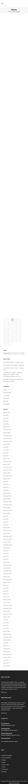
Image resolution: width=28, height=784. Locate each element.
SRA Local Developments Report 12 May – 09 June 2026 (13, 123)
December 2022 (7, 536)
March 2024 (6, 493)
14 (20, 326)
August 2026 (6, 412)
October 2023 (6, 507)
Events (5, 389)
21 (8, 332)
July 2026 (5, 415)
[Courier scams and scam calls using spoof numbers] (14, 19)
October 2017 (6, 657)
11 (8, 326)
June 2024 (6, 484)
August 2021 (6, 582)
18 (16, 329)
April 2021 (6, 594)
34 (20, 338)
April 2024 (6, 490)
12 (12, 326)
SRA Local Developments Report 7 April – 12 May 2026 (13, 300)
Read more (4, 692)
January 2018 (6, 651)
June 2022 (6, 553)
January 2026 (6, 432)
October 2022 (6, 542)
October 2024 (6, 473)
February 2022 (7, 565)
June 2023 (6, 519)
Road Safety (6, 404)
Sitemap (4, 771)
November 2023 (7, 504)
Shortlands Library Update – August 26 (13, 365)
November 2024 (7, 470)
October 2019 (6, 640)
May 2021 (5, 591)
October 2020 (6, 611)
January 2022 (6, 568)
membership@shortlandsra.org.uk (10, 735)
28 (16, 335)
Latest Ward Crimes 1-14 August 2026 (13, 362)
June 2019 (6, 643)
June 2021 (6, 588)
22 (12, 332)
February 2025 (7, 461)
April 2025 (6, 455)
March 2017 (6, 663)
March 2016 (6, 666)
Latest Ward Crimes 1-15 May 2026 (13, 232)
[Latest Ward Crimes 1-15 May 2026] (14, 229)
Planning (5, 401)
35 (4, 341)
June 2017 (6, 660)
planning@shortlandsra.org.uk (9, 730)
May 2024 (5, 487)
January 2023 (6, 533)
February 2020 (7, 634)
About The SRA (6, 758)
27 (12, 335)
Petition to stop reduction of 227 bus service (14, 88)
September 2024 (7, 476)
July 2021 (5, 585)
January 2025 (6, 464)
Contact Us (5, 769)
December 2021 (7, 571)
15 (4, 329)
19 (20, 329)
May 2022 (5, 556)
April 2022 (6, 559)
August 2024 (6, 479)
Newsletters (6, 398)
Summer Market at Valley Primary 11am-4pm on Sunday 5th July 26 (13, 147)
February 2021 (7, 599)
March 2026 (6, 427)
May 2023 (5, 522)
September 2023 (7, 510)
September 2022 (7, 545)
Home (9, 11)
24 (20, 332)
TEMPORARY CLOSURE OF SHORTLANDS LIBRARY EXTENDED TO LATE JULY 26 (14, 198)
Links (3, 767)
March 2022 (6, 562)
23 (16, 332)
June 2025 (6, 450)
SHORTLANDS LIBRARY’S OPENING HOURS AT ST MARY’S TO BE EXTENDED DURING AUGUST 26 (12, 374)
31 (8, 338)
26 (8, 335)
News (3, 762)
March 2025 (6, 458)
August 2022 (6, 548)
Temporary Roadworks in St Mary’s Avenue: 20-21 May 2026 (13, 263)
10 (4, 326)
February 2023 (7, 530)
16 (8, 329)
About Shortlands (7, 755)
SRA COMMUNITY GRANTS (11, 57)
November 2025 (7, 438)
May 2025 (5, 453)
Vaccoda (17, 783)
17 (12, 329)
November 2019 (7, 637)
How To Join (5, 764)
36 (8, 341)
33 (16, 338)
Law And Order (7, 392)
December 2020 (7, 605)
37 (12, 341)
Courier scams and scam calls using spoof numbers (13, 22)
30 (4, 338)
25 (4, 335)
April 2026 (6, 424)
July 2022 (5, 551)
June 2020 (6, 623)
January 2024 (6, 499)
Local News (6, 395)
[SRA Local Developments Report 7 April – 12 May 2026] (14, 296)
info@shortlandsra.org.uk (8, 725)
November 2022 (7, 539)
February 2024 (7, 496)
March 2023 (6, 527)
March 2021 (6, 597)
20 (4, 332)
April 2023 (6, 525)
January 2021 (6, 602)
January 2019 (6, 648)
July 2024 (5, 481)
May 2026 (5, 421)
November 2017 (7, 654)
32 (12, 338)
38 (16, 341)
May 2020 (5, 625)
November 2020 (7, 608)
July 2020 (5, 620)
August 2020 (6, 617)
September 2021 (7, 579)
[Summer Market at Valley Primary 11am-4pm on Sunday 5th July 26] (14, 143)
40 (4, 344)
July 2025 (5, 447)
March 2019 (6, 646)
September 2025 (7, 441)
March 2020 (6, 631)
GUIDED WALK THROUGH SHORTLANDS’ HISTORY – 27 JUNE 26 (13, 168)
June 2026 (6, 418)
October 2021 (6, 576)
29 (20, 335)
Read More (7, 49)
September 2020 (7, 614)
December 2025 (7, 435)
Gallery (4, 760)
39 (20, 341)
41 (8, 344)
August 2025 (6, 444)
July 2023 (5, 516)
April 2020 (6, 628)
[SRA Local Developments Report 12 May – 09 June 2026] (14, 119)
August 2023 (6, 513)
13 (16, 326)
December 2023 (7, 502)
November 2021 (7, 574)
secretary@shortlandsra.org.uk (9, 741)
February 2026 (7, 430)
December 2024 (7, 467)
